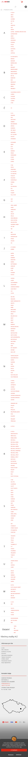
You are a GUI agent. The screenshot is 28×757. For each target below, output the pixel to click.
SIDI (12, 503)
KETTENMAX (14, 264)
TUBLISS (13, 555)
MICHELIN (13, 311)
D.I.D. (12, 113)
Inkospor (13, 234)
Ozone (12, 399)
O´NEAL (12, 380)
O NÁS (3, 648)
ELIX (12, 146)
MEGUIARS (13, 309)
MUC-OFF (13, 352)
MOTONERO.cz (5, 680)
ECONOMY (13, 142)
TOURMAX (13, 550)
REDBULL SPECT (14, 457)
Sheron (13, 499)
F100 (12, 165)
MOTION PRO (14, 333)
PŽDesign (13, 421)
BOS (12, 80)
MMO (12, 322)
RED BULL (13, 440)
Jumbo (12, 249)
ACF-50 (12, 21)
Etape (12, 157)
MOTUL (12, 343)
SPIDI (12, 520)
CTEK (12, 102)
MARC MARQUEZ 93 (15, 301)
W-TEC (12, 585)
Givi (12, 199)
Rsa (12, 474)
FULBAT (12, 192)
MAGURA (13, 299)
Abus (12, 14)
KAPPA (12, 253)
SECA (12, 490)
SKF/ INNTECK (14, 509)
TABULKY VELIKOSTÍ (6, 657)
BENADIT (13, 67)
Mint (12, 320)
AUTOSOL (13, 48)
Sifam (12, 505)
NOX (12, 372)
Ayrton (13, 53)
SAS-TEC (13, 482)
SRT (12, 523)
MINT (12, 318)
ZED (12, 622)
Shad (12, 496)
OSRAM (12, 387)
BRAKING (13, 84)
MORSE (12, 330)
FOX (12, 184)
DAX (12, 117)
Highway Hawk (15, 224)
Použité (13, 416)
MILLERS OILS (14, 316)
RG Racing (13, 461)
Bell (12, 65)
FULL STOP (13, 195)
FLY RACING (13, 171)
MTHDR (12, 350)
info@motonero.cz (5, 683)
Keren (12, 262)
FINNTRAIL (13, 169)
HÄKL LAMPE (14, 205)
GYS (12, 201)
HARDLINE (13, 209)
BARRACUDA (14, 63)
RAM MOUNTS (14, 433)
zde (21, 747)
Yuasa (12, 614)
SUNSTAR (13, 532)
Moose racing (14, 326)
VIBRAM (13, 575)
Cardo (12, 94)
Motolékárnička (15, 337)
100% (15, 626)
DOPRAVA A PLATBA (6, 651)
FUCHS (12, 190)
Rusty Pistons (14, 476)
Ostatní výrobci (15, 391)
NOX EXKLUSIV (14, 374)
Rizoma (13, 465)
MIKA (12, 313)
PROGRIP (13, 419)
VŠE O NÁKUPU (5, 649)
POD (12, 414)
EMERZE (13, 151)
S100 (12, 479)
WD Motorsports (15, 593)
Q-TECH (12, 426)
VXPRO (12, 581)
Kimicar (13, 266)
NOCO (12, 368)
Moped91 (13, 328)
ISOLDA (12, 240)
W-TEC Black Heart (16, 587)
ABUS (12, 17)
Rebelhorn (14, 438)
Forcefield (14, 180)
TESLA (12, 540)
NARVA (12, 360)
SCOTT (12, 486)
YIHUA (12, 612)
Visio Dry (13, 577)
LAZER (12, 280)
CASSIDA (13, 96)
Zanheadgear (14, 618)
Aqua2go (13, 40)
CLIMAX (12, 100)
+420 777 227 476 (5, 685)
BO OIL (12, 75)
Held (12, 211)
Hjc (11, 228)
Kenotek (13, 259)
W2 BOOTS (13, 589)
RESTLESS (13, 459)
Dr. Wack (13, 130)
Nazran (13, 362)
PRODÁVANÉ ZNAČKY (6, 661)
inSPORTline (14, 236)
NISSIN (12, 366)
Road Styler (14, 467)
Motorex (13, 341)
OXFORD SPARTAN (15, 397)
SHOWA (12, 501)
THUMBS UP (14, 544)
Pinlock (13, 409)
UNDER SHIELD (14, 560)
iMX (12, 232)
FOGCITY (13, 175)
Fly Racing (13, 173)
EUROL (12, 161)
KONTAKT (3, 653)
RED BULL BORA (14, 442)
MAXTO (12, 303)
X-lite (12, 602)
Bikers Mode (14, 69)
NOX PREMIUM (14, 377)
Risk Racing (14, 463)
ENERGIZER (13, 155)
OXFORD (13, 393)
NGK (12, 364)
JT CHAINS (13, 247)
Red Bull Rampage (15, 450)
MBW (12, 307)
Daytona (13, 119)
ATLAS (12, 44)
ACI (11, 23)
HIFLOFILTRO (14, 222)
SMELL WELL (14, 513)
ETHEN (12, 159)
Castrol (13, 98)
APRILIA (12, 38)
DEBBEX (13, 121)
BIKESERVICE (14, 71)
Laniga (12, 278)
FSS (11, 188)
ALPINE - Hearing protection (18, 31)
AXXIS (12, 51)
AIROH (12, 29)
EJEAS (12, 144)
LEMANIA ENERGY (15, 286)
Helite (12, 213)
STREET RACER (14, 528)
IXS (11, 243)
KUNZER (13, 272)
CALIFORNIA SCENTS (16, 92)
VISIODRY (13, 579)
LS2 (11, 291)
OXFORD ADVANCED (15, 395)
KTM (12, 270)
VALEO (12, 570)
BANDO (12, 58)
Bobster (13, 78)
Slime (12, 511)
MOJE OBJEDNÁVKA (6, 662)
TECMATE (13, 536)
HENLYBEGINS (14, 218)
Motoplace (14, 339)
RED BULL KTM (14, 444)
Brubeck (13, 88)
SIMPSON (13, 507)
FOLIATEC (13, 178)
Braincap (13, 82)
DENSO (12, 126)
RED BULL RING (14, 452)
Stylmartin (14, 530)
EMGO (12, 153)
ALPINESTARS (14, 34)
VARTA (12, 573)
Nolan (12, 370)
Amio (12, 36)
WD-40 (12, 595)
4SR (15, 632)
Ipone (12, 238)
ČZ (11, 108)
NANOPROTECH (14, 357)
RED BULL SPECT (15, 455)
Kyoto (12, 274)
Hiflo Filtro (14, 220)
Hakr (12, 207)
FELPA (12, 167)
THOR (12, 542)
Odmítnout (18, 754)
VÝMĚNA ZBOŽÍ (5, 659)
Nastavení (10, 754)
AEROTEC (13, 25)
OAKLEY (13, 382)
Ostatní (13, 389)
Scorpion (13, 484)
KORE (12, 268)
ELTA (12, 148)
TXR (12, 557)
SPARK (12, 518)
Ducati (12, 136)
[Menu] (25, 6)
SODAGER (13, 516)
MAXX (12, 305)
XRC (12, 604)
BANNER (13, 61)
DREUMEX (13, 132)
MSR (12, 345)
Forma (12, 182)
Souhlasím (14, 750)
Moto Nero (14, 335)
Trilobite (13, 553)
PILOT (12, 407)
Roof (12, 472)
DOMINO (13, 128)
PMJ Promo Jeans (15, 412)
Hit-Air (12, 226)
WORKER (13, 597)
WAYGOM (13, 591)
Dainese (13, 115)
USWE (12, 567)
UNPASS (13, 565)
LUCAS (12, 293)
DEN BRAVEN (14, 123)
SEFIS (12, 492)
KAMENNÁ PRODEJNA (6, 678)
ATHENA (13, 42)
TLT (11, 546)
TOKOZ (12, 548)
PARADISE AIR (14, 403)
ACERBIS (13, 19)
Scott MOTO (14, 488)
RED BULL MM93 (15, 446)
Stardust (13, 526)
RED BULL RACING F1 (16, 448)
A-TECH (12, 12)
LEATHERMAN (14, 282)
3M (14, 628)
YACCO (12, 608)
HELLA (12, 216)
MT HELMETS (14, 347)
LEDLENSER (13, 284)
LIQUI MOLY (13, 289)
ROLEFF (12, 469)
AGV (12, 27)
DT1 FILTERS (14, 134)
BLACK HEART (14, 73)
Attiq (12, 46)
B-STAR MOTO (14, 56)
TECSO (12, 538)
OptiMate (13, 384)
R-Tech (12, 431)
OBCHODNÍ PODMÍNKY (6, 655)
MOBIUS (13, 324)
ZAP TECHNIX (14, 620)
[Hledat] (15, 6)
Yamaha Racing (15, 610)
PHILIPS (12, 405)
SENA (12, 494)
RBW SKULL (13, 435)
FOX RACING (14, 186)
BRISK (12, 86)
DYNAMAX (13, 138)
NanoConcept (14, 355)
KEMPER (13, 257)
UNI (12, 563)
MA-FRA (13, 296)
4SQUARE (16, 630)
